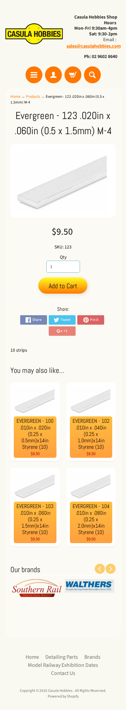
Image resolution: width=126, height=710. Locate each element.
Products (33, 96)
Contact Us (63, 673)
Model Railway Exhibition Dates (63, 665)
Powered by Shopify (63, 696)
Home (15, 96)
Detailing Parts (61, 657)
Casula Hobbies (60, 690)
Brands (92, 657)
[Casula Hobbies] (34, 34)
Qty (63, 257)
